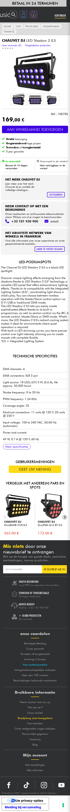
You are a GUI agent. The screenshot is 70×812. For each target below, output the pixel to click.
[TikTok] (26, 785)
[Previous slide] (5, 517)
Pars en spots (31, 26)
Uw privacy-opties (29, 800)
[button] (18, 99)
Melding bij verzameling (23, 807)
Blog (35, 744)
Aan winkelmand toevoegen (35, 129)
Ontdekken (56, 194)
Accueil (7, 26)
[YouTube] (61, 785)
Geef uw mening (35, 469)
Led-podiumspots (51, 26)
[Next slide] (64, 517)
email (54, 221)
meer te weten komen (50, 249)
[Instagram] (43, 785)
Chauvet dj (9, 31)
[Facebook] (9, 785)
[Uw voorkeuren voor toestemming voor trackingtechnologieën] (63, 805)
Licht (18, 26)
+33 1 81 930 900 (38, 607)
